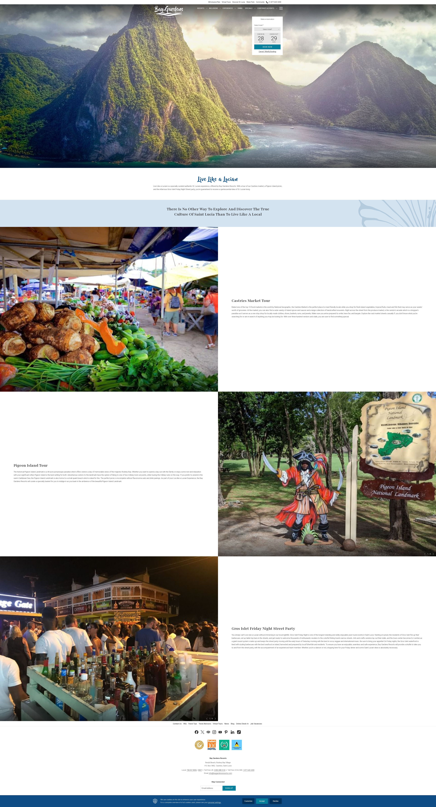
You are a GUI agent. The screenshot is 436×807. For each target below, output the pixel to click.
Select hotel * (259, 25)
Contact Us (177, 724)
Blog (232, 724)
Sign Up (229, 788)
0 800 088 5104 (219, 770)
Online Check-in (242, 724)
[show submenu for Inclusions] (220, 8)
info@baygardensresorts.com (220, 773)
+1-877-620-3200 (274, 2)
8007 (200, 770)
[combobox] (267, 29)
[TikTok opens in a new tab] (239, 732)
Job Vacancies (256, 724)
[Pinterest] (226, 732)
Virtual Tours (218, 724)
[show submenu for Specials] (255, 8)
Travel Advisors (205, 724)
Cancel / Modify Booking (267, 51)
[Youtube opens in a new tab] (220, 732)
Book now (267, 47)
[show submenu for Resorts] (207, 8)
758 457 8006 (192, 770)
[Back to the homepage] (168, 12)
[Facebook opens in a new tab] (196, 732)
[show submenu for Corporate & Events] (277, 8)
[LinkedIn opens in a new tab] (232, 732)
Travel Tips (192, 724)
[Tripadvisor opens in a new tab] (208, 732)
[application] (218, 801)
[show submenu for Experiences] (235, 8)
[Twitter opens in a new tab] (202, 732)
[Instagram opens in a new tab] (214, 732)
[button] (260, 38)
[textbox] (267, 29)
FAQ (185, 724)
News (226, 724)
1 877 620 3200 (248, 770)
